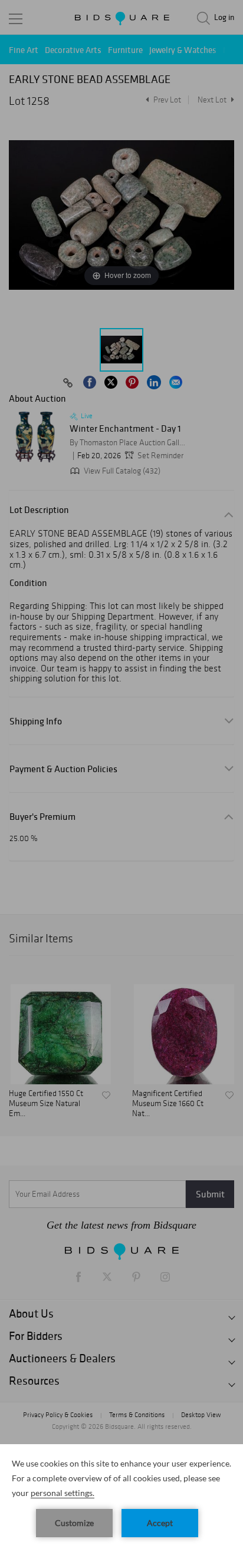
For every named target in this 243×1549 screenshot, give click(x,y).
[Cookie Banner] (121, 1496)
